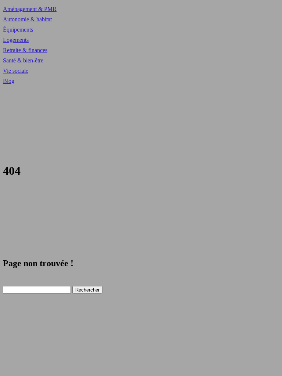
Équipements (18, 29)
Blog (8, 81)
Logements (16, 40)
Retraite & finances (25, 50)
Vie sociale (15, 71)
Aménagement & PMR (30, 9)
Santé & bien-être (23, 60)
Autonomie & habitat (27, 19)
